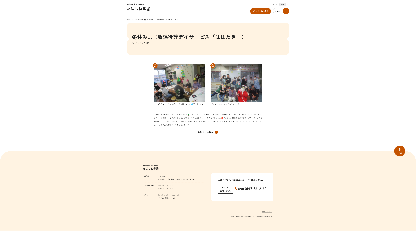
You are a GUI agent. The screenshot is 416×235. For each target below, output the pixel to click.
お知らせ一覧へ (205, 132)
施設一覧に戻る (262, 11)
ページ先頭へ (399, 153)
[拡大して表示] (179, 83)
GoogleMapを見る (186, 179)
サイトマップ (267, 212)
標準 (282, 4)
